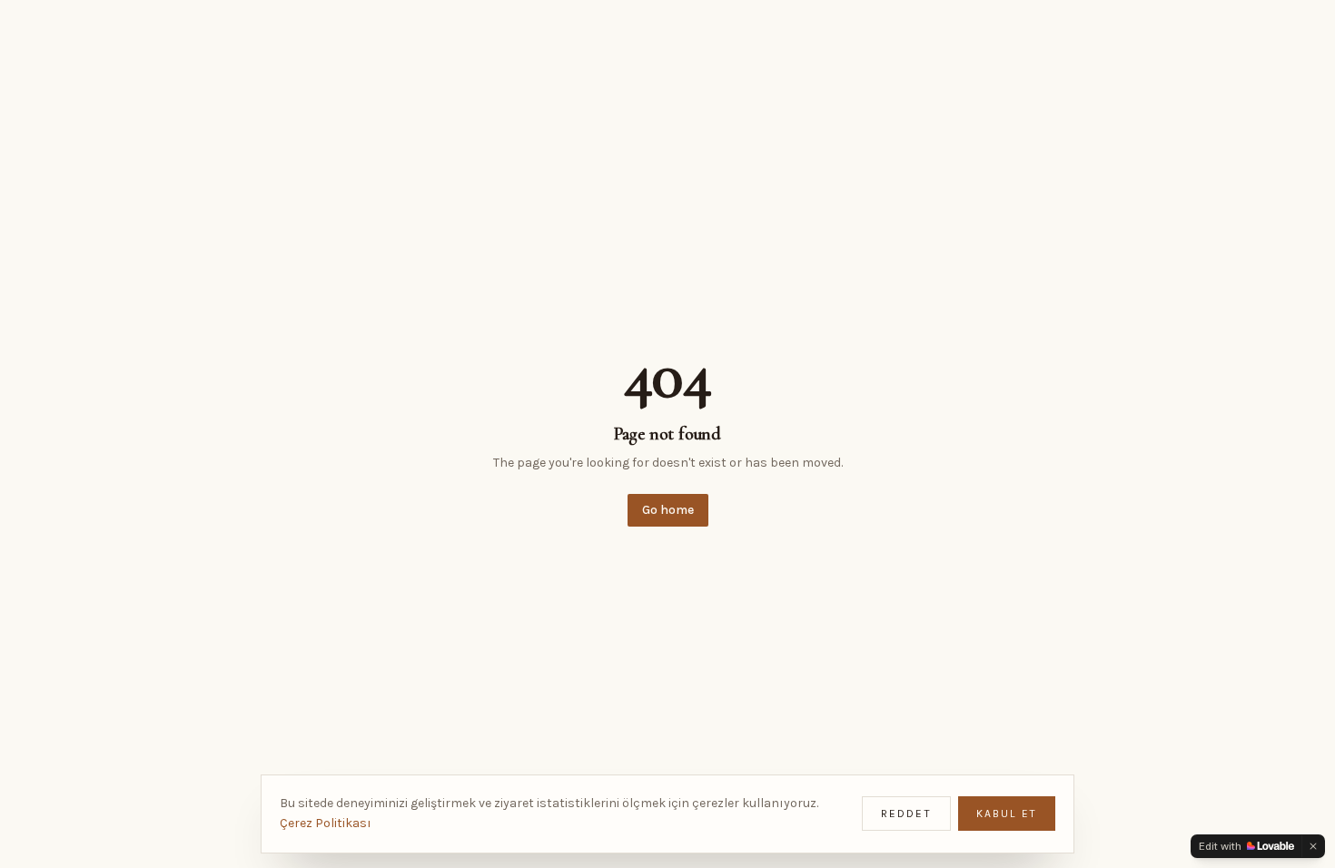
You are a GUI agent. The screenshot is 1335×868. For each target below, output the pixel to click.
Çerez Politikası (325, 823)
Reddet (906, 813)
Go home (668, 510)
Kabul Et (1006, 813)
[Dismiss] (1313, 846)
